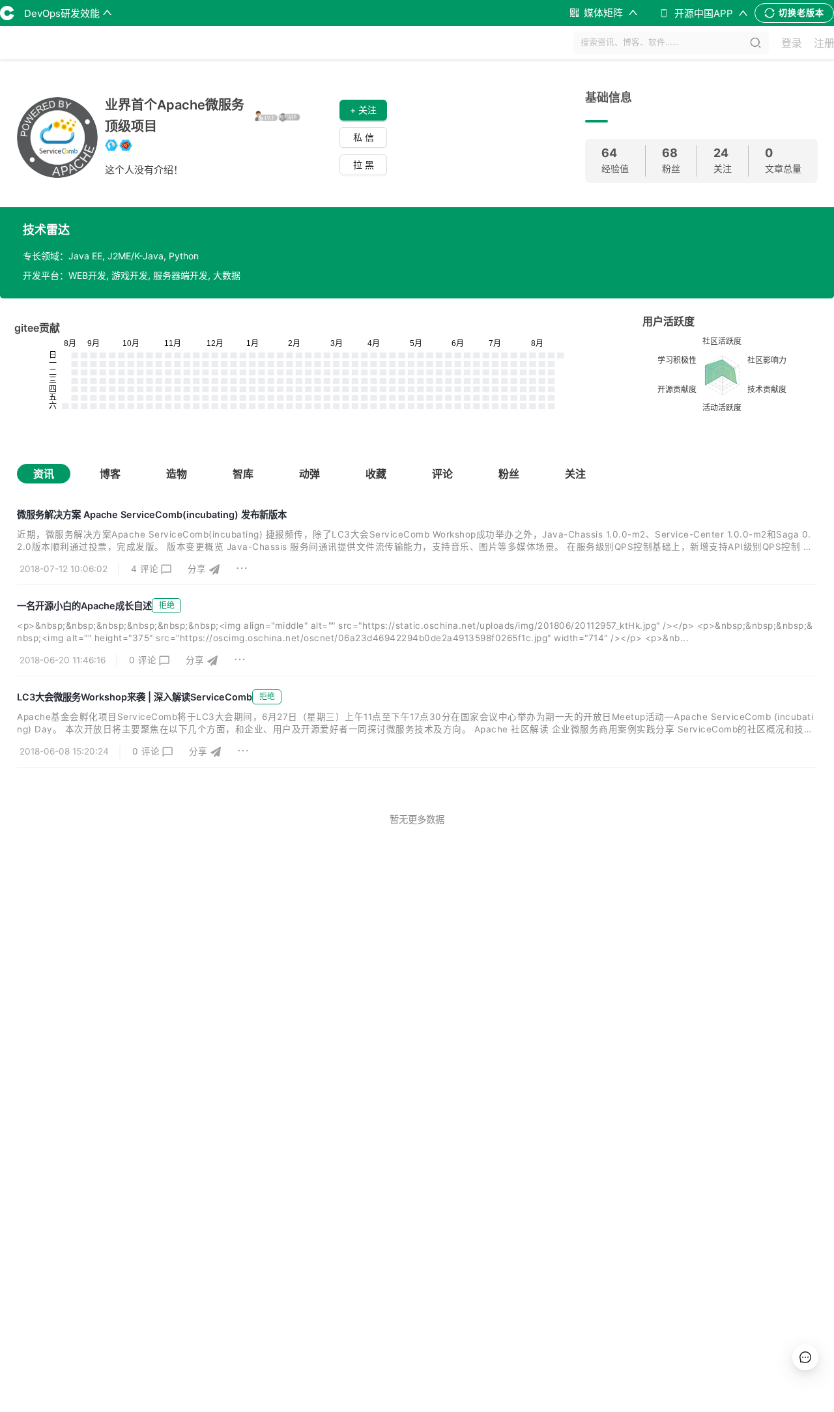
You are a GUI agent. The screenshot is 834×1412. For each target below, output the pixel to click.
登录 (791, 43)
